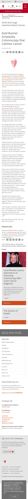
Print (22, 52)
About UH (4, 421)
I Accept (14, 496)
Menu (25, 7)
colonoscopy (5, 108)
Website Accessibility (7, 423)
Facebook (7, 52)
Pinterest (13, 52)
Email (19, 52)
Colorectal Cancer (10, 244)
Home (2, 15)
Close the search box (21, 6)
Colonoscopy (19, 244)
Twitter (10, 52)
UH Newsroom (6, 419)
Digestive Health (21, 246)
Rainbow (8, 6)
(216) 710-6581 (6, 412)
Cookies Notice (7, 485)
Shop (17, 6)
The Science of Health (10, 312)
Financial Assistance (7, 417)
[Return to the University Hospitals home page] (3, 6)
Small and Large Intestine (9, 246)
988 (3, 428)
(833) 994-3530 (11, 333)
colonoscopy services (13, 232)
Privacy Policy (16, 484)
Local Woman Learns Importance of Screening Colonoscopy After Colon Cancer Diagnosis (14, 277)
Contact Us (5, 416)
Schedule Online (20, 1)
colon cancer (9, 85)
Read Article (7, 303)
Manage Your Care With (12, 392)
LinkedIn (16, 52)
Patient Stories (11, 15)
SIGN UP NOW (7, 452)
